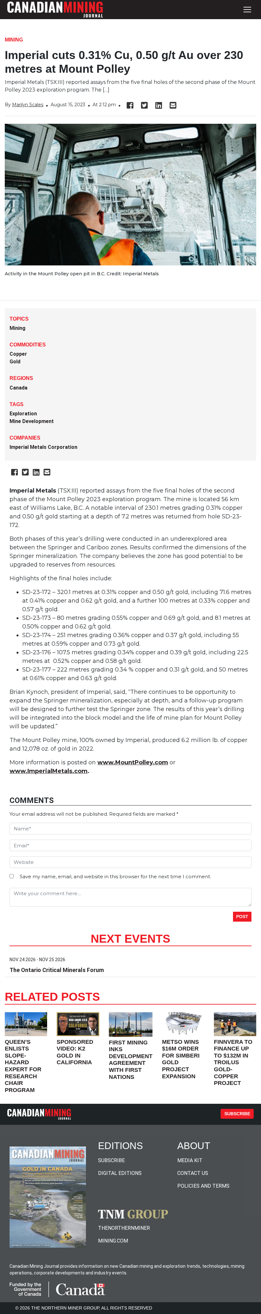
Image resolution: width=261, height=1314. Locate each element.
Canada (18, 388)
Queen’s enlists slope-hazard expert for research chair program (23, 1066)
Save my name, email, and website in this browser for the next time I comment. (115, 876)
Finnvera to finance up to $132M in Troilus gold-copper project (233, 1063)
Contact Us (192, 1173)
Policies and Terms (203, 1186)
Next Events (130, 938)
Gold (15, 362)
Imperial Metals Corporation (43, 447)
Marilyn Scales (27, 105)
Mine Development (32, 421)
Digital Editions (120, 1173)
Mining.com (113, 1241)
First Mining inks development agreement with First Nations (130, 1059)
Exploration (23, 414)
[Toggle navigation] (247, 9)
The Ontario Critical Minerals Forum (57, 970)
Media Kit (189, 1160)
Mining (14, 39)
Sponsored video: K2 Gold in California (75, 1052)
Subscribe (237, 1113)
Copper (18, 354)
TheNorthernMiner (124, 1228)
